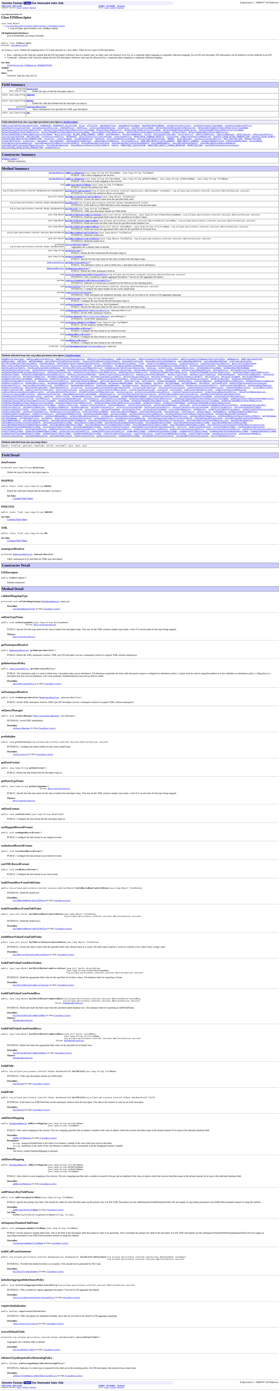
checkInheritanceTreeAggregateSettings (78, 363)
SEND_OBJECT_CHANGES (188, 141)
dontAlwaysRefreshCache (202, 366)
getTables (204, 383)
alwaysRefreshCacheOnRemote (160, 361)
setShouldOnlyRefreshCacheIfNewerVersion (164, 416)
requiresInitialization (78, 292)
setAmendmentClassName (106, 396)
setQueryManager (74, 316)
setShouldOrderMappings (202, 416)
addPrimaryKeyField (251, 359)
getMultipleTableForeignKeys (112, 379)
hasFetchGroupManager (108, 385)
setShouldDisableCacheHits (84, 416)
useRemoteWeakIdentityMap (87, 433)
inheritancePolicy (263, 134)
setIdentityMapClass (34, 407)
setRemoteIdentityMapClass (242, 411)
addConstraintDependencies (70, 359)
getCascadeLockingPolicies (148, 370)
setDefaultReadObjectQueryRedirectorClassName (27, 403)
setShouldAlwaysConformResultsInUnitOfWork (189, 414)
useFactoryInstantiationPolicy (114, 429)
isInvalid (162, 390)
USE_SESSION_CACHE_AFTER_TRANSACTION (22, 147)
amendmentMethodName (153, 125)
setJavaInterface (131, 409)
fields (147, 134)
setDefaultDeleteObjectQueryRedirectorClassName (201, 398)
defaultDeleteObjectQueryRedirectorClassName (223, 128)
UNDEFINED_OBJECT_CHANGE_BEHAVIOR (166, 145)
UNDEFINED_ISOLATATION (133, 145)
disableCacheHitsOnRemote (129, 366)
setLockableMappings (180, 409)
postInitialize (124, 392)
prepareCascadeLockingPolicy (220, 392)
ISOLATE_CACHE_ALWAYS (263, 136)
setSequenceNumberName (96, 414)
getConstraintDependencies (196, 370)
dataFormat (32, 89)
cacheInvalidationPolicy (238, 125)
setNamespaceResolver (77, 310)
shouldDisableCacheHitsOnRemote (217, 143)
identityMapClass (205, 134)
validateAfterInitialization (157, 436)
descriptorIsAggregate (244, 363)
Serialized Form (44, 65)
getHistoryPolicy (11, 376)
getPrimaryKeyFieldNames (84, 381)
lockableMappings (83, 139)
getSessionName (143, 383)
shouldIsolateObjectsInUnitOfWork (107, 420)
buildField (71, 203)
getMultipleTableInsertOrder (146, 379)
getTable (158, 383)
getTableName (172, 383)
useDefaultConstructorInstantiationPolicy (72, 429)
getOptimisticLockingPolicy (53, 381)
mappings (100, 139)
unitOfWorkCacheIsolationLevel (222, 145)
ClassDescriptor (19, 45)
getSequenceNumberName (120, 383)
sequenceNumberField (212, 141)
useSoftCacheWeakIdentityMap (170, 433)
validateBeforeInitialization (192, 436)
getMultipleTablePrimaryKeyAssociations (186, 379)
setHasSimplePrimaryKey (253, 405)
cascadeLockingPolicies (45, 128)
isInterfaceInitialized (142, 390)
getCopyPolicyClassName (243, 370)
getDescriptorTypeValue (202, 374)
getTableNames (189, 383)
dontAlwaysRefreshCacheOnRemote (235, 366)
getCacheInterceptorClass (16, 370)
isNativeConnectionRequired (195, 136)
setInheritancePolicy (102, 407)
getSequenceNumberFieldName (90, 383)
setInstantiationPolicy (157, 407)
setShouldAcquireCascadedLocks (146, 414)
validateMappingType (76, 346)
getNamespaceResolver (77, 268)
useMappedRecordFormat (77, 334)
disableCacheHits (103, 366)
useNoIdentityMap (136, 431)
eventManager (113, 134)
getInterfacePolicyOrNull (189, 376)
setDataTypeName (74, 304)
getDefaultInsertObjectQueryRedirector (94, 372)
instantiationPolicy (53, 136)
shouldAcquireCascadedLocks (17, 143)
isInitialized (86, 390)
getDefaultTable (10, 374)
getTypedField (219, 383)
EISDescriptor (9, 159)
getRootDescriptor (35, 383)
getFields (268, 374)
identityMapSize (225, 134)
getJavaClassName (230, 376)
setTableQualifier (29, 418)
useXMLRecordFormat (75, 340)
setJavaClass (92, 409)
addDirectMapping (74, 173)
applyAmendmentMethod (189, 361)
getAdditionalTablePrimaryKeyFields (124, 368)
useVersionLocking (84, 436)
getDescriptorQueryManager (150, 374)
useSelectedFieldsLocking (117, 433)
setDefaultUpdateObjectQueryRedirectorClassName (29, 405)
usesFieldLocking (143, 433)
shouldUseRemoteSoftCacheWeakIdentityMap (107, 425)
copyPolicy (123, 128)
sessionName (255, 141)
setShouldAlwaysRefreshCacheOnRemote (22, 416)
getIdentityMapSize (57, 376)
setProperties (171, 411)
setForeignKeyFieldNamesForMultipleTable (215, 405)
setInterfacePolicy (221, 407)
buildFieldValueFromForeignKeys (19, 363)
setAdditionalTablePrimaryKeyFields (220, 394)
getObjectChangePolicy (244, 379)
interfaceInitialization (171, 387)
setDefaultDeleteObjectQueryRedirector (150, 398)
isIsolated (172, 136)
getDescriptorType (177, 374)
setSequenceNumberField (68, 414)
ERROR (100, 134)
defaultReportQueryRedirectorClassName (148, 132)
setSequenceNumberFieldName (80, 322)
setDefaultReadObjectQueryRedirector (241, 401)
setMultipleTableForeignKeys (224, 409)
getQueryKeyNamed (166, 381)
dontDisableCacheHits (13, 368)
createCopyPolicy (188, 363)
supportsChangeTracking (116, 427)
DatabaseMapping (56, 173)
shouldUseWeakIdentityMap (87, 427)
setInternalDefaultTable (247, 407)
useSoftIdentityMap (199, 433)
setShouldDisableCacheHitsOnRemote (120, 416)
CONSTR (25, 8)
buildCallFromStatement (78, 191)
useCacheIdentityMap (224, 427)
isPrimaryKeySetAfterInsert (61, 392)
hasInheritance (130, 385)
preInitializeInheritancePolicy (152, 392)
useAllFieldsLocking (200, 427)
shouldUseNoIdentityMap (158, 422)
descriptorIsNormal (81, 366)
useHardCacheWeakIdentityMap (41, 431)
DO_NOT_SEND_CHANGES (84, 134)
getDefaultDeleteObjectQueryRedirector (23, 372)
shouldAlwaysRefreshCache (95, 143)
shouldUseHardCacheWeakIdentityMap (124, 422)
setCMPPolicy (43, 398)
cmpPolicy (82, 128)
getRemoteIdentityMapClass (228, 381)
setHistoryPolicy (11, 407)
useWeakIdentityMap (129, 436)
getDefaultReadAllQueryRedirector (168, 372)
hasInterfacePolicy (151, 385)
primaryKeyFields (11, 141)
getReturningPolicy (12, 383)
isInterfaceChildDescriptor (111, 390)
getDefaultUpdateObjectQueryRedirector (43, 374)
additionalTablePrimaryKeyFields (20, 125)
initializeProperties (144, 387)
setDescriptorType (68, 405)
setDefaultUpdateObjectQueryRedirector (209, 403)
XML (28, 113)
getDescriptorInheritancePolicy (116, 374)
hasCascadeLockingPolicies (37, 385)
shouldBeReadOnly (160, 143)
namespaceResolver (36, 107)
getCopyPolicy (220, 370)
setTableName (269, 416)
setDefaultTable (152, 403)
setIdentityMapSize (57, 407)
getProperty (148, 381)
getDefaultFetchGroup (59, 372)
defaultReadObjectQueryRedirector (20, 132)
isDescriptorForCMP (12, 390)
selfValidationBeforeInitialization (178, 394)
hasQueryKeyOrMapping (259, 385)
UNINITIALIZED (195, 145)
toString (181, 427)
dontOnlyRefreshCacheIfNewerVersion (82, 368)
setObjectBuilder (11, 411)
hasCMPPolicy (61, 385)
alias (82, 125)
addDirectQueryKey (126, 359)
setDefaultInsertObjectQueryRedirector (252, 398)
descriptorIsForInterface (54, 366)
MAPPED (30, 101)
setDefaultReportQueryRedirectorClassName (117, 403)
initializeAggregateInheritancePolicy (86, 274)
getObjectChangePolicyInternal (19, 381)
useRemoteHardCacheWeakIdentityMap (229, 431)
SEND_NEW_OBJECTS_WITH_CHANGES (158, 141)
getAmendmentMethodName (236, 368)
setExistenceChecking (139, 405)
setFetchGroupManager (165, 405)
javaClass (49, 139)
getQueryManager (203, 381)
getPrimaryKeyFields (111, 381)
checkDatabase (46, 363)
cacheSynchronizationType (16, 128)
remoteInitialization (48, 394)
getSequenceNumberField (60, 383)
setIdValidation (79, 407)
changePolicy (67, 128)
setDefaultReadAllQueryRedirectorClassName (195, 401)
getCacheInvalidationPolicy (82, 370)
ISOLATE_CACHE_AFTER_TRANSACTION (231, 136)
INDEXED (31, 95)
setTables (47, 418)
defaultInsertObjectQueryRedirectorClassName (69, 130)
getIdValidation (79, 376)
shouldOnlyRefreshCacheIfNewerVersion (23, 145)
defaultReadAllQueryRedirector (180, 130)
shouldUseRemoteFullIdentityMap (229, 422)
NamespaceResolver (16, 109)
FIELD (19, 8)
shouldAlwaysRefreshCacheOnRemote (130, 143)
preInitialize (72, 286)
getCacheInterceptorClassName (48, 370)
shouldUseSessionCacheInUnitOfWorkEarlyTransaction (235, 425)
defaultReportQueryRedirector (108, 132)
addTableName (36, 361)
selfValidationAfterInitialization (136, 394)
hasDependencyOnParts (82, 385)
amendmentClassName (129, 125)
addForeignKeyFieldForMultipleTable (158, 359)
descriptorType (62, 134)
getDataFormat (72, 251)
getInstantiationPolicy (136, 376)
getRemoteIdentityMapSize (260, 381)
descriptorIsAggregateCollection (20, 366)
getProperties (132, 381)
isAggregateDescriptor (238, 387)
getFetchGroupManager (249, 374)
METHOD (33, 8)
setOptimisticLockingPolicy (65, 411)
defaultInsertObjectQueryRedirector (22, 130)
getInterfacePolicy (161, 376)
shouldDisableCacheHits (185, 143)
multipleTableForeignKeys (121, 139)
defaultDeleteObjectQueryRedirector (176, 128)
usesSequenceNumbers (250, 433)
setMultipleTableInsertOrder (258, 409)
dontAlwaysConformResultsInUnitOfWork (166, 366)
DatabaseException (73, 1003)
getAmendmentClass (184, 368)
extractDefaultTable (76, 245)
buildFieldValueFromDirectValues (83, 215)
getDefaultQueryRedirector (133, 372)
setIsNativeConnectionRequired (65, 409)
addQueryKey (8, 361)
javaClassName (64, 139)
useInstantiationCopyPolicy (74, 431)
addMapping (233, 359)
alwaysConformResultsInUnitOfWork (101, 361)
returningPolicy (129, 141)
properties (29, 141)
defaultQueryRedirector (109, 130)
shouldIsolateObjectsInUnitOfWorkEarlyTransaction (156, 420)
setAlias (48, 396)
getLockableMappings (253, 376)
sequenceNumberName (236, 141)
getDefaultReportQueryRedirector (251, 372)
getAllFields (165, 368)
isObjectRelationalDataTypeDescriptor (23, 392)
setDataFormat (72, 298)
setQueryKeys (204, 411)
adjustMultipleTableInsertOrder (62, 361)
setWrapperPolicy (103, 418)
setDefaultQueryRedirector (72, 401)
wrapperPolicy (52, 147)
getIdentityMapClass (34, 376)
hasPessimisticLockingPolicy (202, 385)
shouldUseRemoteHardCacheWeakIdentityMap (24, 425)
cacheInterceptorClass (178, 125)
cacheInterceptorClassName (207, 125)
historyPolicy (185, 134)
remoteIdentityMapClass (79, 141)
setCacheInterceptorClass (163, 396)
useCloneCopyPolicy (12, 429)
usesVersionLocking (12, 436)
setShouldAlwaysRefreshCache (231, 414)
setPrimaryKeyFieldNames (123, 411)
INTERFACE (71, 136)
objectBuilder (184, 139)
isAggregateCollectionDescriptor (205, 387)
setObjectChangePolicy (35, 411)
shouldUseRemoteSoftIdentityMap (150, 425)
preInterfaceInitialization (187, 392)
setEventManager (117, 405)
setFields (184, 405)
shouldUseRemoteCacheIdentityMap (191, 422)
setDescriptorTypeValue (93, 405)
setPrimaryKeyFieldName (95, 411)
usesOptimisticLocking (224, 433)
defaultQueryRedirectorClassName (142, 130)
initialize (76, 387)
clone (141, 363)
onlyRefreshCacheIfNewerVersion (96, 392)
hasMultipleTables (174, 385)
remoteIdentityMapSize (106, 141)
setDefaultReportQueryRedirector (74, 403)
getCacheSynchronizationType (115, 370)
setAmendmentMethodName (134, 396)
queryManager (57, 141)
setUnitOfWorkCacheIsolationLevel (73, 418)
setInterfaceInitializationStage (190, 407)
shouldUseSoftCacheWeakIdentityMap (21, 427)
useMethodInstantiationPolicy (108, 431)
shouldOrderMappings (57, 145)
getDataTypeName (74, 257)
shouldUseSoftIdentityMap (57, 427)
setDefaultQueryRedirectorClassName (109, 401)
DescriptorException (45, 625)
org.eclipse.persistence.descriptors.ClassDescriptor (35, 26)
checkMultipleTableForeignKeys (119, 363)
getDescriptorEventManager (81, 374)
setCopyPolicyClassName (114, 398)
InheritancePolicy (55, 263)
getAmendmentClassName (209, 368)
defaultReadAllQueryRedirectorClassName (221, 130)
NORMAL (171, 139)
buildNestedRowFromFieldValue (81, 233)
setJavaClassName (110, 409)
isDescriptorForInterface (39, 390)
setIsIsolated (38, 409)
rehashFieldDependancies (252, 392)
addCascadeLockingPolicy (39, 359)
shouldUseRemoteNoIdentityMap (66, 425)
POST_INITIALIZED (233, 139)
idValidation (243, 134)
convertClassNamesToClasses (162, 363)
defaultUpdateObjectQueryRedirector (208, 132)
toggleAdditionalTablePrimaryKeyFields (153, 427)
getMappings (41, 379)
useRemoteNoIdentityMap (263, 431)
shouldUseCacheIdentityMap (57, 422)
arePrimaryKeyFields (240, 361)
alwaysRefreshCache (132, 361)
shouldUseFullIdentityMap (88, 422)
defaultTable (179, 132)
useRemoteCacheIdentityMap (162, 431)
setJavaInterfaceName (154, 409)
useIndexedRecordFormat (78, 328)
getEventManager (226, 374)
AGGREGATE (45, 125)
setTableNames (9, 418)
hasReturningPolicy (12, 387)
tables (115, 145)
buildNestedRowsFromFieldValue (82, 239)
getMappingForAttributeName (17, 379)
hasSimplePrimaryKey (165, 134)
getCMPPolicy (172, 370)
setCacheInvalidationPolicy (229, 396)
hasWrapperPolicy (59, 387)
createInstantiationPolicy (214, 363)
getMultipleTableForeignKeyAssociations (72, 379)
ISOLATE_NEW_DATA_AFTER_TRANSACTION (22, 139)
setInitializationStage (129, 407)
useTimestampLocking (36, 436)
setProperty (188, 411)
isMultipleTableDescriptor (198, 390)
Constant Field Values (23, 498)
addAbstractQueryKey (13, 359)
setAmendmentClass (82, 396)
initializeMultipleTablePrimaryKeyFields (107, 387)
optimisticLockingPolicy (207, 139)
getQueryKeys (185, 381)
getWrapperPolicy (11, 385)
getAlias (151, 368)
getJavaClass (212, 376)
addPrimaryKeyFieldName (78, 185)
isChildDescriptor (263, 387)
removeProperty (107, 394)
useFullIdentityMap (12, 431)
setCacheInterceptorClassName (195, 396)
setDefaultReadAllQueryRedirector (150, 401)
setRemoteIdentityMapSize (16, 414)
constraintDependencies (102, 128)
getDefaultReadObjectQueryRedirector (210, 372)
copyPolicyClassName (142, 128)
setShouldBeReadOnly (56, 416)
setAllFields (63, 396)
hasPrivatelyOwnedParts (233, 385)
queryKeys (42, 141)
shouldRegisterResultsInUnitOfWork (90, 145)
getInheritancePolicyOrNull (106, 376)
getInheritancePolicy (77, 263)
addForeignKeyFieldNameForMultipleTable (202, 359)
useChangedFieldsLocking (251, 427)
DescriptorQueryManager (97, 316)
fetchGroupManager (132, 134)
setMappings (199, 409)
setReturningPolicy (42, 414)
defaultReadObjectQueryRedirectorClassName (65, 132)
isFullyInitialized (66, 390)
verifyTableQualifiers (223, 436)
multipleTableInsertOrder (151, 139)
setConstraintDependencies (66, 398)
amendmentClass (108, 125)
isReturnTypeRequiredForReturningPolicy (87, 280)
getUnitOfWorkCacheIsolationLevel (248, 383)
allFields (92, 125)
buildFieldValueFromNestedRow (81, 221)
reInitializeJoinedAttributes (18, 394)
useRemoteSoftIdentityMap (57, 433)
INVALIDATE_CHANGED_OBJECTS (149, 136)
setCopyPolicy (91, 398)
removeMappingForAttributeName (79, 394)
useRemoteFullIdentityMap (193, 431)
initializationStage (13, 136)
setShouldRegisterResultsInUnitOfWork (239, 416)
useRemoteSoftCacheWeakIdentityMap (21, 433)
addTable (21, 361)
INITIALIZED (32, 136)
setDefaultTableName (174, 403)
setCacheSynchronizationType (17, 398)
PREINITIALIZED (253, 139)
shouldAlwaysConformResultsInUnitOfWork (57, 143)
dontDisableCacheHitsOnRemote (44, 368)
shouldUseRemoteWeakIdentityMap (187, 425)
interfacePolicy (122, 136)
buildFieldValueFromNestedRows (82, 227)
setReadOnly (219, 411)
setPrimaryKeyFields (151, 411)
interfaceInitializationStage (95, 136)
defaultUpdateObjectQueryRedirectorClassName (27, 134)
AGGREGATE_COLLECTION (65, 125)
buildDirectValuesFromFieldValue (83, 197)
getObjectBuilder (220, 379)
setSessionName (118, 414)
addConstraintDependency (100, 359)
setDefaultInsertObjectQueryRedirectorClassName (29, 401)
